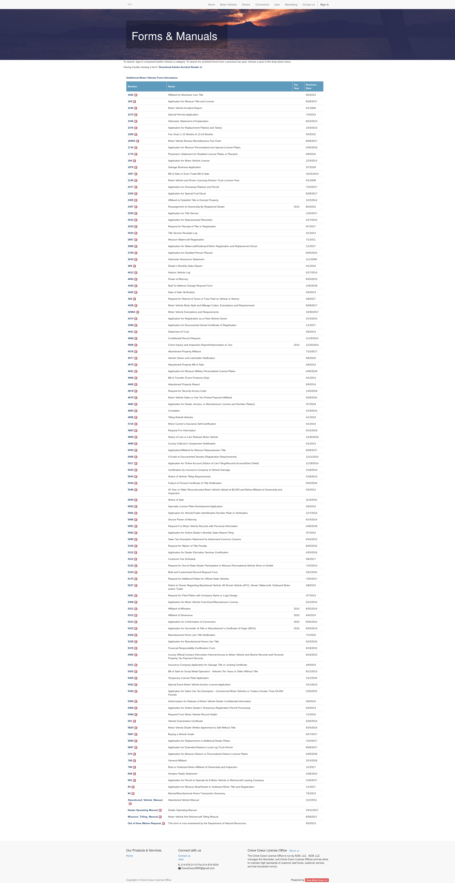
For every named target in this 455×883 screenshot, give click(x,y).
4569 (130, 344)
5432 (130, 684)
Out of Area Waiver (144, 823)
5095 (130, 539)
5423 (130, 671)
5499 (130, 714)
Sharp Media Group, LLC (317, 880)
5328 (130, 634)
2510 (130, 219)
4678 (130, 390)
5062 (130, 512)
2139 (130, 180)
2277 (130, 186)
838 (130, 773)
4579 (130, 364)
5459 (130, 707)
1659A (131, 140)
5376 (130, 648)
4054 (130, 279)
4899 (130, 443)
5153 (130, 572)
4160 (130, 285)
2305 (130, 200)
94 (129, 793)
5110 (130, 552)
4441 (130, 331)
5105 (130, 545)
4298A (131, 312)
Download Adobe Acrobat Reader (179, 67)
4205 (130, 292)
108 (130, 101)
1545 (130, 121)
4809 (130, 437)
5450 (130, 701)
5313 (130, 615)
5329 (130, 641)
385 (130, 265)
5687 (130, 734)
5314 (130, 621)
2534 (130, 233)
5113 (130, 559)
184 (130, 160)
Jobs (181, 859)
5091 (130, 526)
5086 (130, 519)
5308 (130, 602)
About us (294, 850)
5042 (130, 469)
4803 (130, 430)
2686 (130, 246)
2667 (130, 239)
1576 (130, 127)
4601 (130, 371)
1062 (130, 94)
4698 (130, 417)
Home (129, 855)
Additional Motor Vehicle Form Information (152, 77)
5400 (130, 654)
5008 (130, 456)
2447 (130, 206)
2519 (130, 226)
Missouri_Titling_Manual (143, 816)
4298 (130, 305)
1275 (130, 114)
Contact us (184, 855)
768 (130, 760)
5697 (130, 747)
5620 (130, 727)
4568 (130, 338)
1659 (130, 134)
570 (130, 753)
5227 (130, 585)
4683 (130, 410)
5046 (130, 489)
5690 (130, 740)
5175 (130, 578)
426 (130, 298)
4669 (130, 384)
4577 (130, 358)
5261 (130, 595)
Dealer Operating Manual (143, 810)
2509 (130, 213)
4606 (130, 377)
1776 (130, 154)
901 (130, 780)
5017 (130, 463)
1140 (130, 108)
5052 (130, 506)
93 (129, 786)
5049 (130, 499)
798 (130, 767)
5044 (130, 483)
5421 (130, 664)
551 (130, 721)
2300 (130, 193)
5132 (130, 565)
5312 (130, 608)
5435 (130, 691)
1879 (130, 167)
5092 (130, 532)
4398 (130, 325)
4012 (130, 272)
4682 (130, 404)
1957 (130, 173)
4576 (130, 351)
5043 (130, 476)
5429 (130, 678)
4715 (130, 423)
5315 (130, 628)
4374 (130, 318)
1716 (130, 147)
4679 (130, 397)
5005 (130, 450)
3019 (130, 259)
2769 (130, 252)
